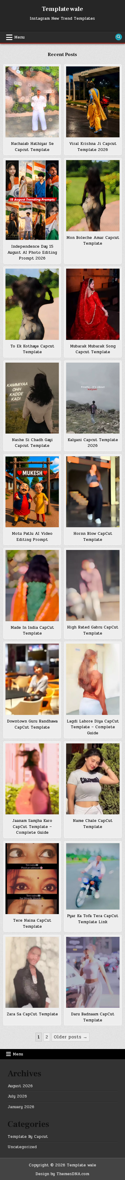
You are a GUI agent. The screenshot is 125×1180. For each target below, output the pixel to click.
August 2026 (20, 1086)
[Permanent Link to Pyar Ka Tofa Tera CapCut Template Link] (93, 876)
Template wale (62, 9)
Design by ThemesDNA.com (62, 1174)
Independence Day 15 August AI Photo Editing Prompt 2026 (32, 252)
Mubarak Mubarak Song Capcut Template (93, 349)
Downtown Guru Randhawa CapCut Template (32, 724)
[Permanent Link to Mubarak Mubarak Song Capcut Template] (93, 304)
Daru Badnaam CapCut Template (92, 1017)
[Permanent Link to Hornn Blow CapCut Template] (93, 491)
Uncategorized (22, 1147)
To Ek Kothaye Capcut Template (32, 349)
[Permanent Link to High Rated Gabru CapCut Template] (93, 585)
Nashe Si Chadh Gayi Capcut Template (32, 443)
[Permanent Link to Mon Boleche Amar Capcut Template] (93, 195)
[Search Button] (118, 37)
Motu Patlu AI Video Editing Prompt (32, 537)
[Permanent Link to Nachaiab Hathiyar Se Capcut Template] (32, 101)
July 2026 (17, 1096)
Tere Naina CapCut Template (32, 923)
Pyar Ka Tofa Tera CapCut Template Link (92, 919)
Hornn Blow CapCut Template (92, 537)
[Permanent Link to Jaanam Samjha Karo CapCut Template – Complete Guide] (32, 778)
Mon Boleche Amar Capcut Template (92, 241)
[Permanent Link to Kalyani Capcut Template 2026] (93, 398)
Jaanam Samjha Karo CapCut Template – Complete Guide (32, 827)
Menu (19, 37)
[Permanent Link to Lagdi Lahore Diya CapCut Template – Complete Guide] (93, 679)
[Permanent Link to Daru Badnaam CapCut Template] (93, 972)
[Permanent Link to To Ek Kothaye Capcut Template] (32, 304)
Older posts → (70, 1037)
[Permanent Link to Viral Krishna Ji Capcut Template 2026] (93, 101)
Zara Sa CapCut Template (32, 1014)
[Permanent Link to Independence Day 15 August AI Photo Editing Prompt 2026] (32, 200)
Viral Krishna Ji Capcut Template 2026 (93, 147)
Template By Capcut (28, 1137)
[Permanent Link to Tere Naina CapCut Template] (32, 878)
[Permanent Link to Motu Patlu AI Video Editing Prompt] (32, 491)
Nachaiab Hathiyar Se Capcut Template (32, 147)
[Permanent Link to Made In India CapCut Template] (32, 585)
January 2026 (21, 1107)
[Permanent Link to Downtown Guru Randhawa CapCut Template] (32, 679)
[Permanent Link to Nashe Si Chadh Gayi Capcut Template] (32, 398)
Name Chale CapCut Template (93, 824)
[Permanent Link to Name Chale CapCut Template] (93, 778)
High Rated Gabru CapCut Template (92, 630)
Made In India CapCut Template (32, 631)
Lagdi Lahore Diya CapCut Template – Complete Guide (93, 727)
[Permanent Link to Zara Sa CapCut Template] (32, 972)
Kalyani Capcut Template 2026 (93, 443)
